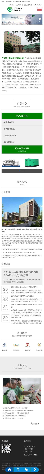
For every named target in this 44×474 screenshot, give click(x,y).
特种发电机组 (9, 142)
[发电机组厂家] (14, 9)
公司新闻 (6, 192)
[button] (39, 8)
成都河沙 (36, 463)
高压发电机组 (19, 463)
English (39, 5)
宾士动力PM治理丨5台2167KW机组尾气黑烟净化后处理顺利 (22, 249)
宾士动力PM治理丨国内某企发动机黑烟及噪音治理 (19, 252)
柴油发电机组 (9, 122)
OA (13, 5)
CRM (19, 5)
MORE (4, 90)
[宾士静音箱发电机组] (11, 163)
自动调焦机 (37, 465)
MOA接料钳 (29, 465)
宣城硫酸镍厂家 (18, 467)
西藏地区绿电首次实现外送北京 (22, 296)
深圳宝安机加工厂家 (8, 463)
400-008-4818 (22, 148)
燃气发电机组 (9, 129)
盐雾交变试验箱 (20, 465)
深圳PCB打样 (28, 463)
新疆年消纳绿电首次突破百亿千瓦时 (24, 287)
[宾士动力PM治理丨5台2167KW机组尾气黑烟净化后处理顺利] (22, 212)
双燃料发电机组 (10, 135)
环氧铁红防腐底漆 (7, 467)
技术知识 (6, 264)
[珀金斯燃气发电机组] (32, 163)
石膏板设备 (11, 465)
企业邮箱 (29, 5)
